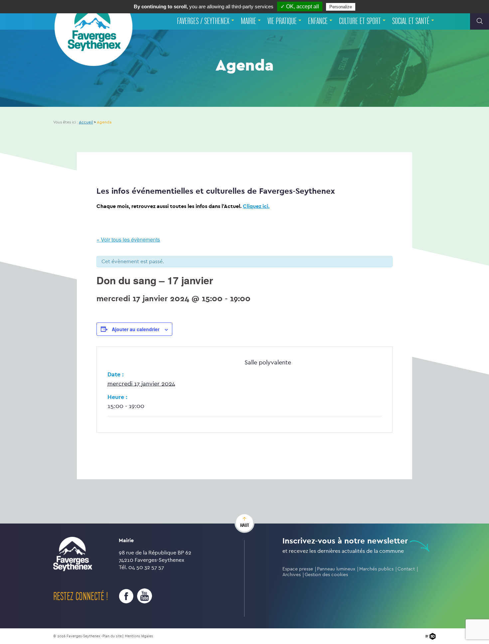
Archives (291, 574)
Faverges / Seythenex (203, 21)
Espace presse (297, 569)
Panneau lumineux (336, 569)
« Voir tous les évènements (128, 239)
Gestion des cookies (326, 574)
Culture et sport (360, 21)
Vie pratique (282, 21)
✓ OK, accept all (299, 6)
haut (244, 525)
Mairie (248, 21)
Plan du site (112, 636)
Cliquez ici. (256, 206)
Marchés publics (376, 569)
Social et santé (410, 21)
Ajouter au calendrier (135, 329)
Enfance (318, 21)
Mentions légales (139, 636)
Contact (406, 569)
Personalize (340, 6)
